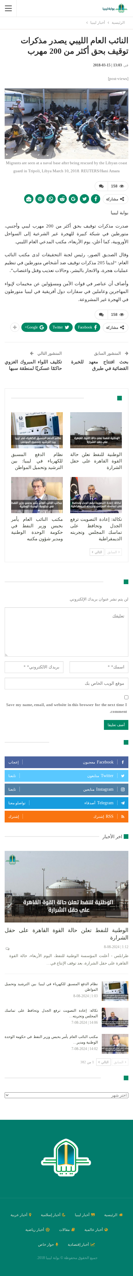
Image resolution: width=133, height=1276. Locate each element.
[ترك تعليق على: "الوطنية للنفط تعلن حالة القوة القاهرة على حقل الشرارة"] (7, 949)
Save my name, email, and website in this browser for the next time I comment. (66, 708)
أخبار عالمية (93, 1230)
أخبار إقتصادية (78, 1244)
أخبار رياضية (34, 1230)
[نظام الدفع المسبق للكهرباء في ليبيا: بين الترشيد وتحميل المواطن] (37, 430)
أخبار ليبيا (82, 1215)
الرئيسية (110, 1215)
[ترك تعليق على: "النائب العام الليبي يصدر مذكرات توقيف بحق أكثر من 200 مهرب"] (101, 186)
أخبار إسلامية (50, 1215)
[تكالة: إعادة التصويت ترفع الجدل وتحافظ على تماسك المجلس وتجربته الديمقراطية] (96, 495)
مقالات (64, 1230)
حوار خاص (46, 1244)
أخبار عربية (19, 1215)
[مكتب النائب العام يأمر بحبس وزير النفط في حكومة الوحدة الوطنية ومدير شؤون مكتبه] (37, 495)
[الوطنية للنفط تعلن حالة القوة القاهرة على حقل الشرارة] (96, 430)
